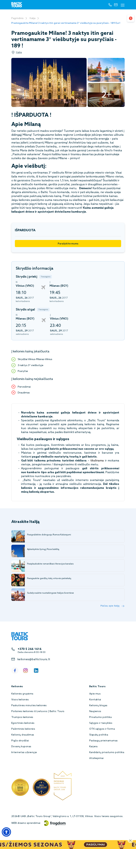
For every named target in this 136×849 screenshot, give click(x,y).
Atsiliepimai (96, 758)
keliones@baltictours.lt (33, 659)
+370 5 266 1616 (29, 649)
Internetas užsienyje (24, 752)
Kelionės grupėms (22, 693)
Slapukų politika (98, 734)
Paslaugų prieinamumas (103, 740)
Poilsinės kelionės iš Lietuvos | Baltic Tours (37, 711)
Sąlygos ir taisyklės (100, 723)
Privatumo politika (100, 717)
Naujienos (95, 711)
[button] (6, 832)
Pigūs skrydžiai (20, 740)
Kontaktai (95, 699)
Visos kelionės (20, 699)
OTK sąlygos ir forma (102, 729)
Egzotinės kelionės (23, 723)
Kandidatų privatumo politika (106, 752)
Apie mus (95, 693)
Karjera (93, 746)
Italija (32, 18)
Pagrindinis (17, 18)
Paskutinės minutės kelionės (29, 705)
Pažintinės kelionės (23, 729)
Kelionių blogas (98, 705)
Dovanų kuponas (21, 746)
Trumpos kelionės (22, 717)
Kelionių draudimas (22, 734)
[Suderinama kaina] (130, 18)
